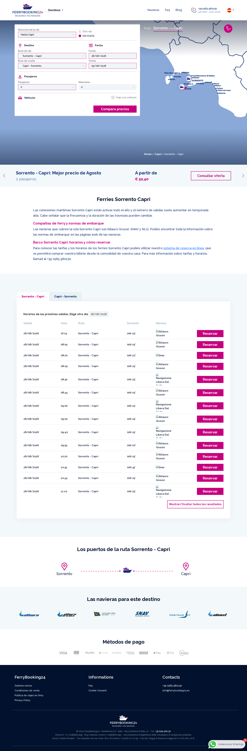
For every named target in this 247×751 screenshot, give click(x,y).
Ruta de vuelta (26, 60)
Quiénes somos (23, 685)
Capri (158, 154)
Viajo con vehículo (126, 97)
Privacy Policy (22, 700)
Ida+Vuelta (88, 35)
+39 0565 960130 (207, 8)
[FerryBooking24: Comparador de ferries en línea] (28, 10)
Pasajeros (23, 82)
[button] (243, 175)
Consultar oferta (211, 176)
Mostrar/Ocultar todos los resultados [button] (195, 504)
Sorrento (64, 574)
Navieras (153, 10)
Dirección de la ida (28, 29)
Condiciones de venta (27, 690)
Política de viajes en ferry (29, 695)
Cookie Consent (98, 690)
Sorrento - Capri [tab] (33, 296)
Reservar (210, 334)
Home (148, 154)
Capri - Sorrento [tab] (65, 296)
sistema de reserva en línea (183, 248)
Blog (179, 10)
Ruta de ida (24, 51)
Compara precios (115, 109)
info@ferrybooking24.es (176, 690)
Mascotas (84, 82)
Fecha (92, 51)
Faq (167, 10)
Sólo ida (87, 31)
